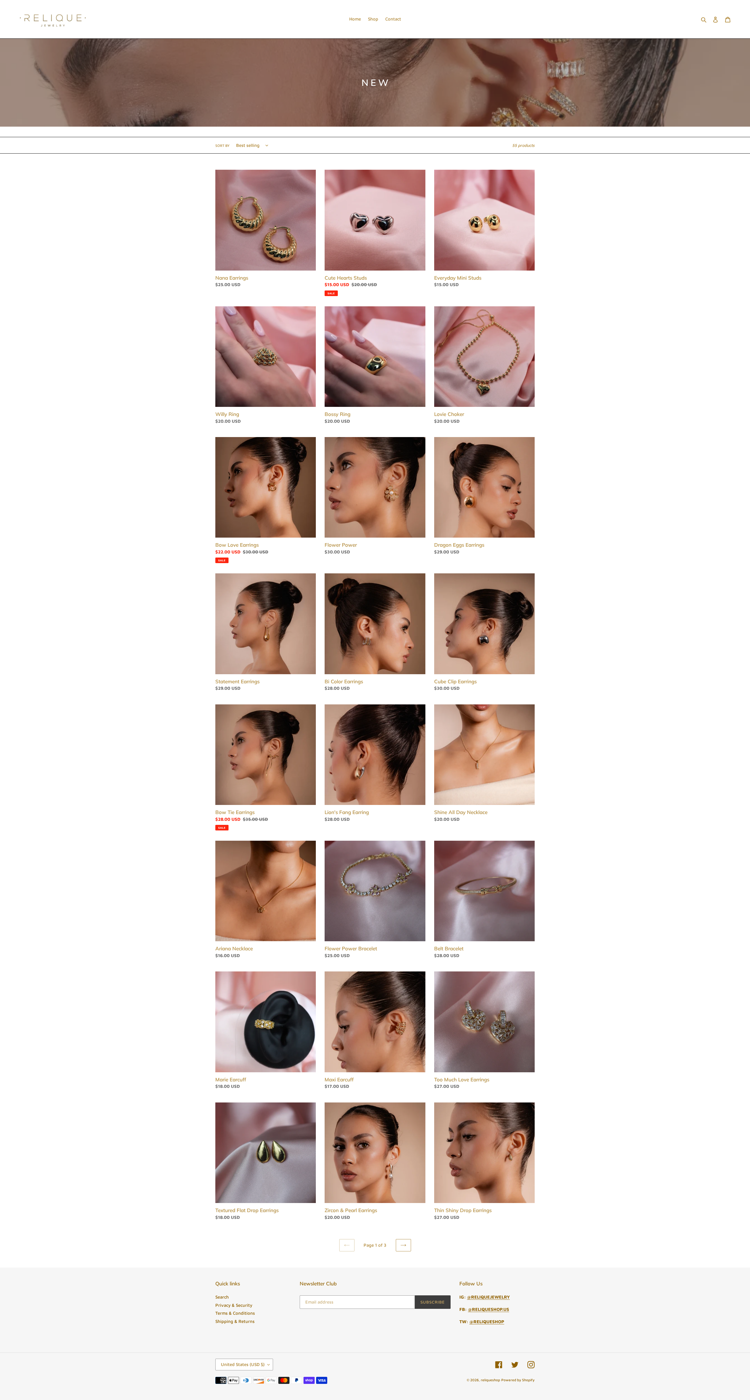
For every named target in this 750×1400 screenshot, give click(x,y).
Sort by (222, 145)
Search (222, 1296)
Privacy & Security (233, 1305)
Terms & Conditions (235, 1313)
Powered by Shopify (518, 1380)
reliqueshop (490, 1380)
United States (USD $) (243, 1364)
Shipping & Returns (235, 1321)
